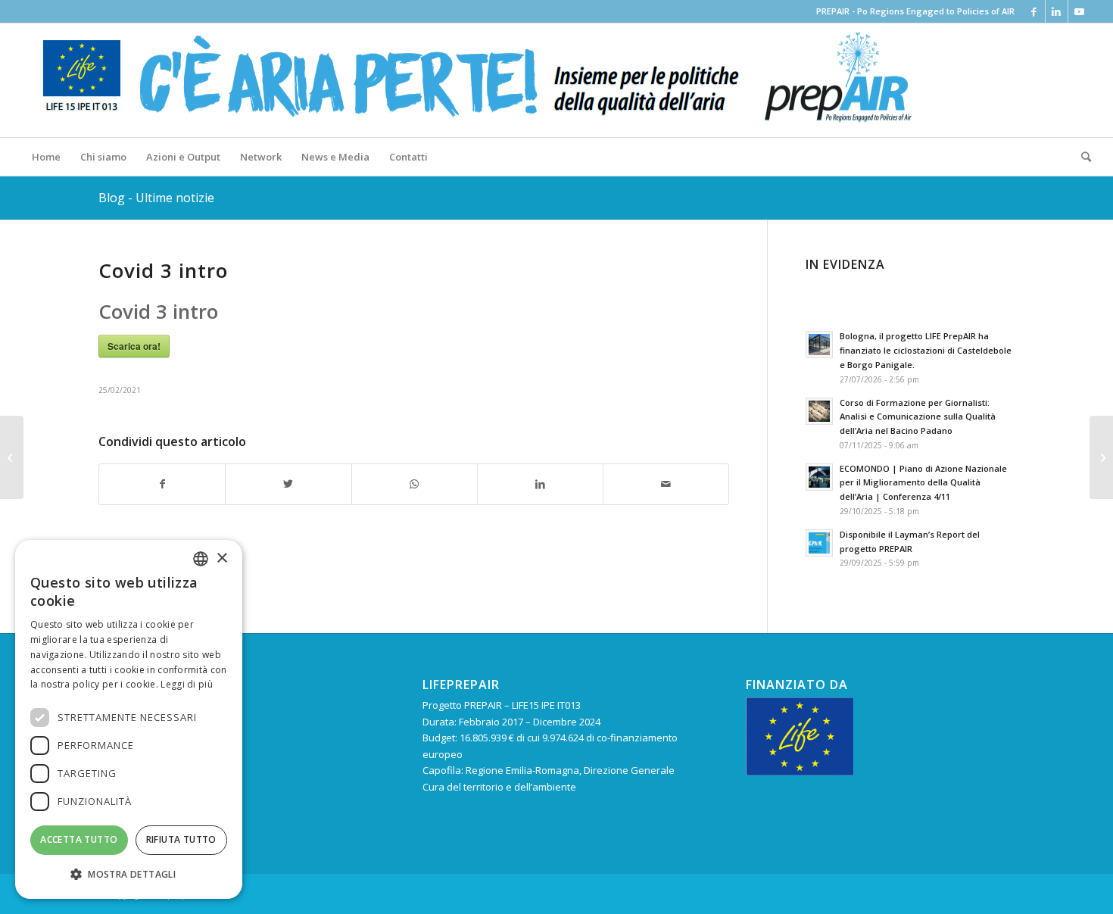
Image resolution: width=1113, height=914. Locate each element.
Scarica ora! (134, 346)
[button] (128, 874)
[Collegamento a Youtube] (1079, 11)
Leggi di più (187, 684)
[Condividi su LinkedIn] (540, 484)
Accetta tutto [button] (78, 839)
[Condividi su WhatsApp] (414, 484)
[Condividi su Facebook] (162, 484)
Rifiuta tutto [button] (181, 839)
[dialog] (128, 719)
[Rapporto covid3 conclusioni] (11, 457)
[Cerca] (1081, 157)
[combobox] (200, 558)
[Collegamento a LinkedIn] (1057, 11)
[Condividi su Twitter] (288, 484)
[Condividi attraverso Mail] (665, 484)
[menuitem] (46, 157)
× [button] (221, 558)
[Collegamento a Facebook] (1034, 11)
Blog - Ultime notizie (156, 197)
